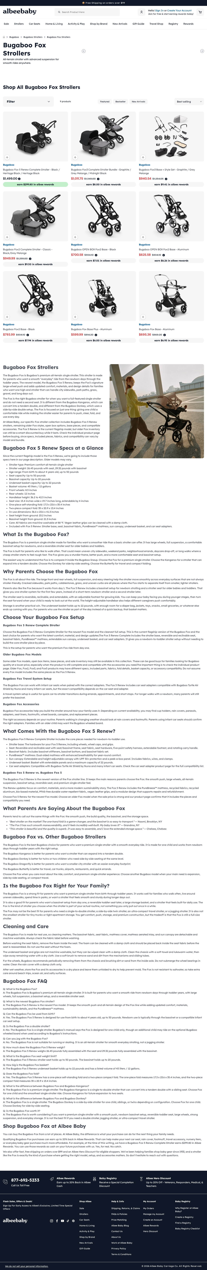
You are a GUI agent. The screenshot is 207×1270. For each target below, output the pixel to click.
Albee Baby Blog (120, 1225)
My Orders (148, 1208)
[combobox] (87, 12)
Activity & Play (86, 1231)
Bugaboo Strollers (32, 37)
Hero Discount (150, 1231)
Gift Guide (84, 1248)
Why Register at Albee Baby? (186, 1210)
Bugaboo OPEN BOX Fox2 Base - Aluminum (164, 249)
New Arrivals (138, 101)
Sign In (159, 10)
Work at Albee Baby (121, 1242)
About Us (116, 1237)
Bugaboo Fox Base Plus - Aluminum (91, 329)
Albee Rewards (151, 1225)
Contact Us (117, 1231)
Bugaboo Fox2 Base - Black (19, 329)
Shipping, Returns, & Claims (125, 1208)
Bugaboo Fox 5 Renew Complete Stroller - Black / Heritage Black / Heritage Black (31, 171)
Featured (104, 101)
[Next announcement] (203, 3)
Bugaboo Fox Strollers (58, 37)
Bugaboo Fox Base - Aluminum (156, 329)
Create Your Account (179, 10)
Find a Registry (183, 1222)
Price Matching (119, 1219)
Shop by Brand (87, 1237)
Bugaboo (14, 37)
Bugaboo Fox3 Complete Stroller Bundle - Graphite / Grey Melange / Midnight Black (101, 171)
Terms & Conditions (121, 1254)
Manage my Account (153, 1214)
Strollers (83, 1214)
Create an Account (152, 1219)
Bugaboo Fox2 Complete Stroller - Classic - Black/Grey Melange (27, 251)
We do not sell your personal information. (26, 1266)
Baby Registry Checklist (187, 1228)
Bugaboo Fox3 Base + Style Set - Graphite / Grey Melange (167, 171)
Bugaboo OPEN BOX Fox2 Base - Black (93, 249)
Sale (81, 1208)
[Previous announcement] (4, 3)
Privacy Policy (118, 1248)
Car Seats (84, 1219)
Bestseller (120, 101)
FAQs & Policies (119, 1214)
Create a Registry (184, 1217)
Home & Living (87, 1225)
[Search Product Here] (59, 12)
